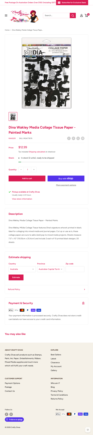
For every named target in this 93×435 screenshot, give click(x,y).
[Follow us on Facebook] (6, 414)
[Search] (73, 15)
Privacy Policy (57, 391)
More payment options (66, 185)
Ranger (12, 138)
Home (7, 30)
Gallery (54, 370)
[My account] (81, 15)
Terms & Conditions (59, 395)
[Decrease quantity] (21, 169)
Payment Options (12, 383)
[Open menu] (6, 15)
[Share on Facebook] (69, 138)
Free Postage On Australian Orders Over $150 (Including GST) (30, 2)
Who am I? (55, 383)
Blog (53, 387)
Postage (8, 387)
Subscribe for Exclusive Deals (74, 2)
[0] (86, 15)
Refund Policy (14, 289)
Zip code (69, 264)
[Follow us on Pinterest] (11, 414)
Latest (53, 358)
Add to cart (27, 178)
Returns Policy (57, 399)
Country (12, 264)
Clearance (55, 362)
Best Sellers (56, 354)
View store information (22, 199)
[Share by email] (82, 138)
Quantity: (13, 169)
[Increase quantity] (33, 169)
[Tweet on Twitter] (78, 138)
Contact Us (10, 391)
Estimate (16, 277)
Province (41, 264)
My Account (56, 366)
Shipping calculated (37, 152)
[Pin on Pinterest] (73, 138)
